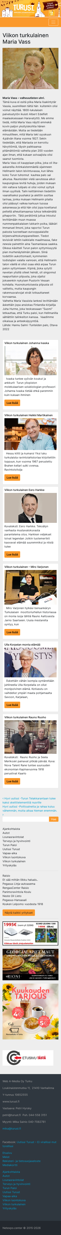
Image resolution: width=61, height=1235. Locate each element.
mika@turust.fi (12, 1128)
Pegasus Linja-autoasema (19, 883)
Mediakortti (10, 1165)
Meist (6, 1157)
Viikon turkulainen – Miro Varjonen (26, 566)
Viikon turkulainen (14, 861)
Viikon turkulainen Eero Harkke (24, 490)
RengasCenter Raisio (16, 887)
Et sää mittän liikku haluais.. (20, 879)
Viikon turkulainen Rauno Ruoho (25, 717)
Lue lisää (12, 403)
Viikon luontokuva (14, 857)
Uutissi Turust (11, 849)
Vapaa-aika (10, 853)
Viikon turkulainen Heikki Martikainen (28, 415)
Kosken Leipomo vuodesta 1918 (23, 904)
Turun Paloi (10, 845)
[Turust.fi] (30, 8)
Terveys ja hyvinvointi (16, 841)
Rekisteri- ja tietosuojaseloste (21, 1161)
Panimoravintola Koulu (17, 892)
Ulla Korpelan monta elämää (22, 644)
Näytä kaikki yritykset (19, 912)
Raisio (6, 875)
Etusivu (7, 1153)
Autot (6, 833)
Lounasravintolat (13, 837)
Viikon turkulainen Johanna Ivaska (26, 343)
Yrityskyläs (9, 865)
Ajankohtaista (11, 828)
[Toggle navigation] (53, 22)
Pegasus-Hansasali (15, 900)
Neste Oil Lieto (12, 896)
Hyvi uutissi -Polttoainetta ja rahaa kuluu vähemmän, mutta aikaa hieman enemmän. (30, 808)
